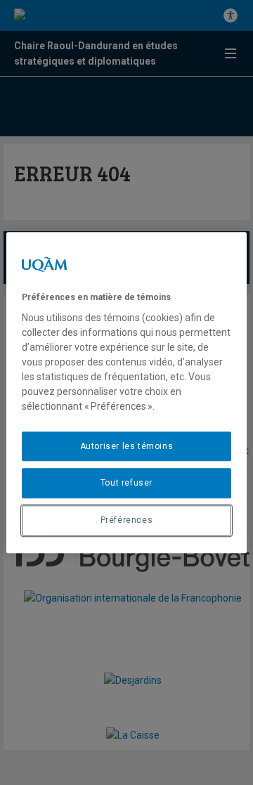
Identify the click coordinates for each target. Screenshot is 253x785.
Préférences (126, 520)
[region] (126, 393)
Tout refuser (126, 483)
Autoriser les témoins (127, 446)
